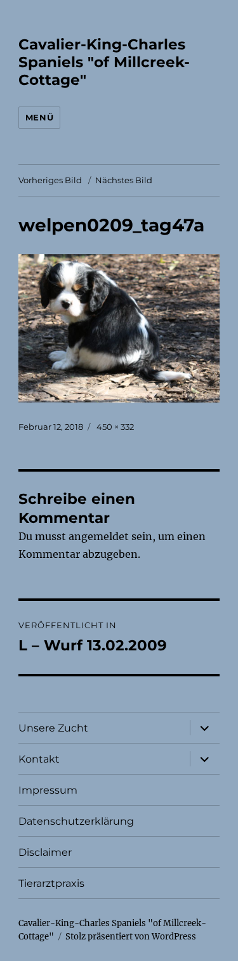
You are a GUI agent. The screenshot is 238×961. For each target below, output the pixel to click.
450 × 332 (115, 427)
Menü (39, 117)
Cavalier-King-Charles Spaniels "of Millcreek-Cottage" (104, 62)
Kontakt (39, 759)
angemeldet (99, 536)
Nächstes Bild (123, 180)
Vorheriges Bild (50, 180)
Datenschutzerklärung (76, 821)
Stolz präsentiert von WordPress (130, 936)
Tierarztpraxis (51, 883)
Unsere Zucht (53, 728)
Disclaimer (45, 852)
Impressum (47, 790)
